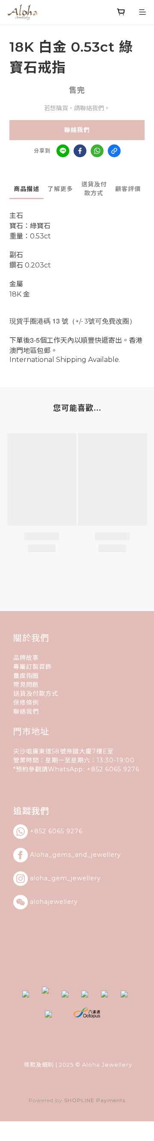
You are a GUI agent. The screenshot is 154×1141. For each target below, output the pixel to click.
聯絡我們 (77, 130)
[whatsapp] (97, 150)
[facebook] (80, 150)
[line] (62, 150)
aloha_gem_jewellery (65, 878)
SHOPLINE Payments (94, 1100)
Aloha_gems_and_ (60, 855)
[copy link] (114, 150)
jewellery (106, 855)
